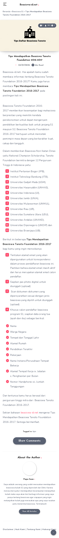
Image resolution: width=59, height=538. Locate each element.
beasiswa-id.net (29, 412)
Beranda (6, 11)
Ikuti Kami (20, 529)
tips (34, 431)
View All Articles (29, 511)
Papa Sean (28, 479)
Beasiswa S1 (18, 11)
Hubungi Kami (49, 529)
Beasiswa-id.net (28, 5)
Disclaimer (8, 529)
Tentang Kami (33, 529)
